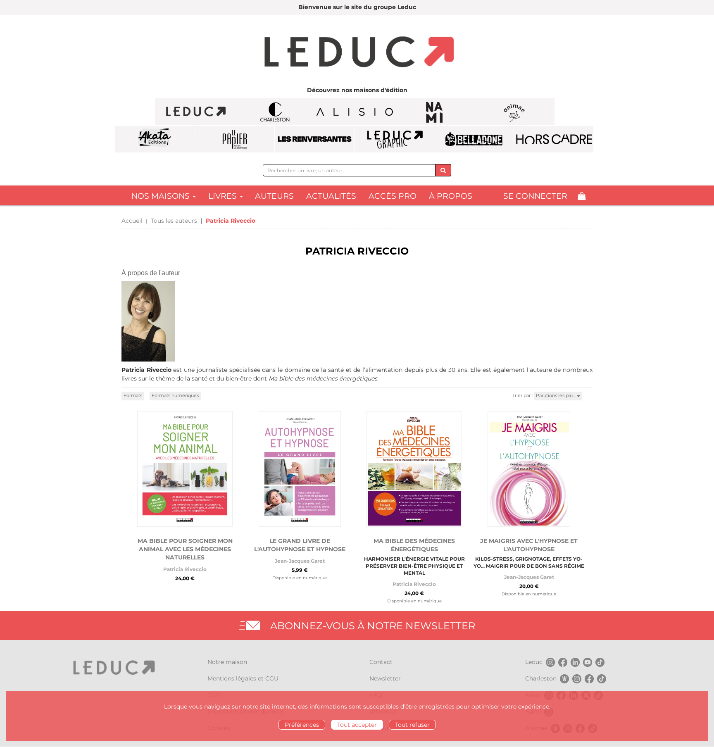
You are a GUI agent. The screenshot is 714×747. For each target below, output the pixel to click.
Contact (381, 662)
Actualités (331, 196)
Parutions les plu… (556, 395)
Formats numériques (175, 395)
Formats (133, 395)
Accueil (132, 220)
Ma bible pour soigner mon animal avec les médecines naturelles (185, 549)
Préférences (302, 724)
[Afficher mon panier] (581, 196)
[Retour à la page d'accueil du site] (357, 53)
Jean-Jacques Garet (300, 561)
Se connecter (535, 196)
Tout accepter (357, 724)
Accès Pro (392, 196)
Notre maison (227, 662)
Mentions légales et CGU (242, 678)
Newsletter (385, 678)
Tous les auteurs (174, 220)
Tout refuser (412, 724)
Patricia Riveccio (185, 569)
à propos (450, 196)
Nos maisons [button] (161, 196)
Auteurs (274, 196)
